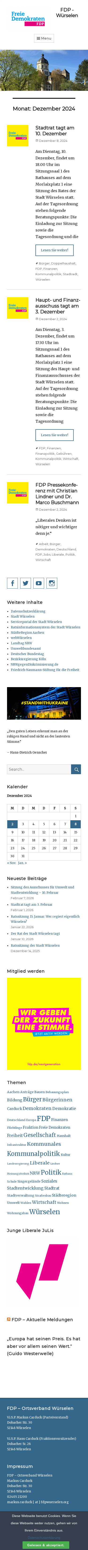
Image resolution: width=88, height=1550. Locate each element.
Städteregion (64, 1195)
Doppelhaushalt (63, 263)
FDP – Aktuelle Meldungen (42, 1319)
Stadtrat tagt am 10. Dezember (54, 130)
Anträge (27, 1092)
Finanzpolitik (45, 453)
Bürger (44, 263)
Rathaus (67, 1173)
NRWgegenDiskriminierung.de (34, 665)
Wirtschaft (70, 459)
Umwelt (13, 1203)
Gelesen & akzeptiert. (46, 1545)
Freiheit (15, 1135)
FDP (38, 269)
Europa (31, 1120)
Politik (70, 554)
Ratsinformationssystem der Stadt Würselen (45, 627)
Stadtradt (70, 274)
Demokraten (45, 549)
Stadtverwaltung (20, 1195)
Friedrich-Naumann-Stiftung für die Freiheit (45, 670)
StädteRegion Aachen (27, 633)
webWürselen (21, 638)
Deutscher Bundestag (27, 654)
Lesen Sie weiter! (54, 250)
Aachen (13, 1092)
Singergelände (29, 1182)
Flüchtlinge (14, 1127)
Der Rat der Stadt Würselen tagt (35, 934)
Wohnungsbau (17, 1213)
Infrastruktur (16, 1145)
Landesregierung (18, 1163)
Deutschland (66, 549)
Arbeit (43, 544)
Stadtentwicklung (25, 1188)
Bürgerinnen (57, 1100)
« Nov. (11, 863)
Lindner (55, 1163)
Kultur (65, 1155)
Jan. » (22, 863)
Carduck (14, 1109)
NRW (35, 1173)
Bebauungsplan (57, 1092)
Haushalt (64, 1136)
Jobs (46, 554)
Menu (46, 38)
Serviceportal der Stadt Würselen (36, 622)
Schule (12, 1181)
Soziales (49, 1181)
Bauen (39, 1092)
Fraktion (30, 1127)
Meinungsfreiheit (18, 1173)
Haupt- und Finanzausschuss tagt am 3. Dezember (57, 306)
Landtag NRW (21, 643)
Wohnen (63, 1203)
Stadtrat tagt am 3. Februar (32, 905)
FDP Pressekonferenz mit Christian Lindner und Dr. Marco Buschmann (57, 493)
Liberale (58, 554)
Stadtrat (51, 1188)
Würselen (42, 279)
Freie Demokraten (54, 1127)
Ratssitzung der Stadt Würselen (35, 946)
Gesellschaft (39, 1135)
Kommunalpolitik (48, 274)
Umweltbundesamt (26, 649)
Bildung (14, 1100)
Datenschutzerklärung (28, 611)
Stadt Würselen (22, 617)
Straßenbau (43, 1195)
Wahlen (25, 1203)
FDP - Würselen (67, 12)
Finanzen (50, 269)
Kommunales (44, 1144)
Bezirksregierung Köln (28, 659)
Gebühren (64, 453)
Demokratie (64, 1108)
